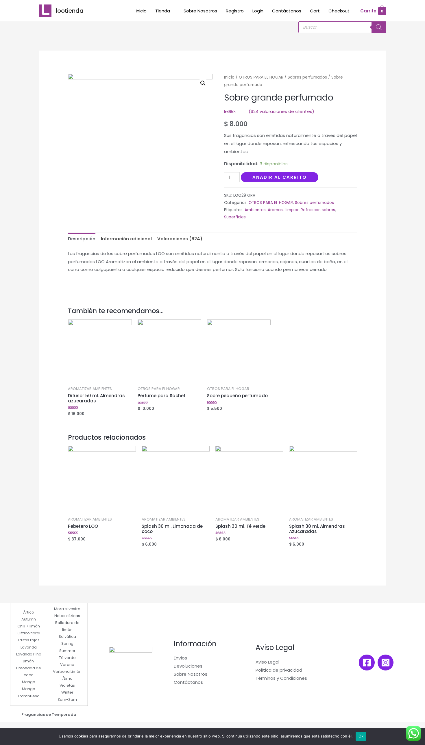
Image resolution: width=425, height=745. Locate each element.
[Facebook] (367, 662)
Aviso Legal (267, 662)
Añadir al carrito (279, 177)
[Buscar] (379, 27)
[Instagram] (385, 662)
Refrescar (310, 210)
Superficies (235, 217)
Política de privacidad (279, 670)
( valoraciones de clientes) (281, 111)
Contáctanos (286, 11)
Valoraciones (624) (179, 239)
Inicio (141, 11)
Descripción (81, 239)
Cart (315, 11)
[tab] (81, 239)
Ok (361, 736)
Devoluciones (188, 666)
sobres (328, 210)
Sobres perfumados (307, 77)
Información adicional (126, 239)
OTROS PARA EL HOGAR (261, 77)
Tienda (162, 11)
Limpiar (292, 210)
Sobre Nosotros (200, 11)
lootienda (70, 11)
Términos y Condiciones (281, 678)
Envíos (180, 658)
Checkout (339, 11)
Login (257, 11)
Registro (235, 11)
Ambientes (255, 210)
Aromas (275, 210)
